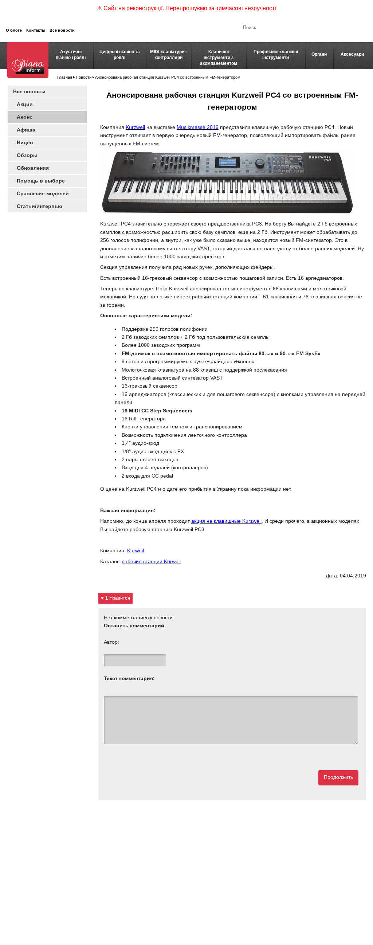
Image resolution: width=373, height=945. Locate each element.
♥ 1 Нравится (115, 598)
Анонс (24, 117)
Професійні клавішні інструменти (276, 54)
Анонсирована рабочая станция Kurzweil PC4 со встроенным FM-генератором (167, 77)
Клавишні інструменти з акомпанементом (218, 57)
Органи (319, 54)
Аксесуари (352, 54)
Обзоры (27, 155)
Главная (64, 77)
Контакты (35, 30)
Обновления (33, 168)
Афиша (26, 130)
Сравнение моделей (43, 193)
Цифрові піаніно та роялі (119, 54)
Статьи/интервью (39, 206)
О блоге (14, 30)
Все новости (62, 30)
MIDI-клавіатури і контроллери (168, 54)
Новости (83, 77)
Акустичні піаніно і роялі (71, 54)
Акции (25, 104)
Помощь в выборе (41, 181)
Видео (25, 142)
